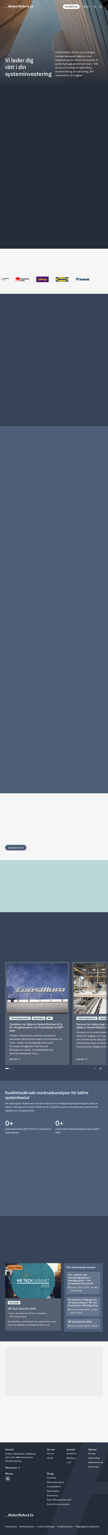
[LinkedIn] (7, 1478)
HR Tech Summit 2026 (80, 1321)
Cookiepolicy (11, 1526)
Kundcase (51, 1477)
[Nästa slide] (100, 1068)
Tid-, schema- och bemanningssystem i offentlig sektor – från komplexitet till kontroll (80, 1279)
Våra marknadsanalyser (22, 1203)
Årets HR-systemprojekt (58, 1504)
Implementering (95, 1462)
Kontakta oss (71, 6)
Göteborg (71, 1458)
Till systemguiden (19, 1167)
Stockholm (71, 1453)
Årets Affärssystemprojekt (59, 1499)
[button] (7, 1068)
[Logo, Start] (19, 6)
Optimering (93, 1466)
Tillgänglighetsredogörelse (87, 1526)
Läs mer (12, 366)
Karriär (50, 1458)
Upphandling (94, 1458)
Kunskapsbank (54, 1486)
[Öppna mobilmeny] (100, 6)
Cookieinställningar (46, 1526)
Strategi (91, 1453)
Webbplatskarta (26, 1526)
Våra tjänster (64, 1432)
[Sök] (95, 6)
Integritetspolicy (64, 1526)
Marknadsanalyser (55, 1482)
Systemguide (53, 1491)
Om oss (50, 1453)
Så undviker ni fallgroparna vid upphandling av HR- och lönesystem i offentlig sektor (83, 1302)
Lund (69, 1462)
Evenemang (52, 1495)
